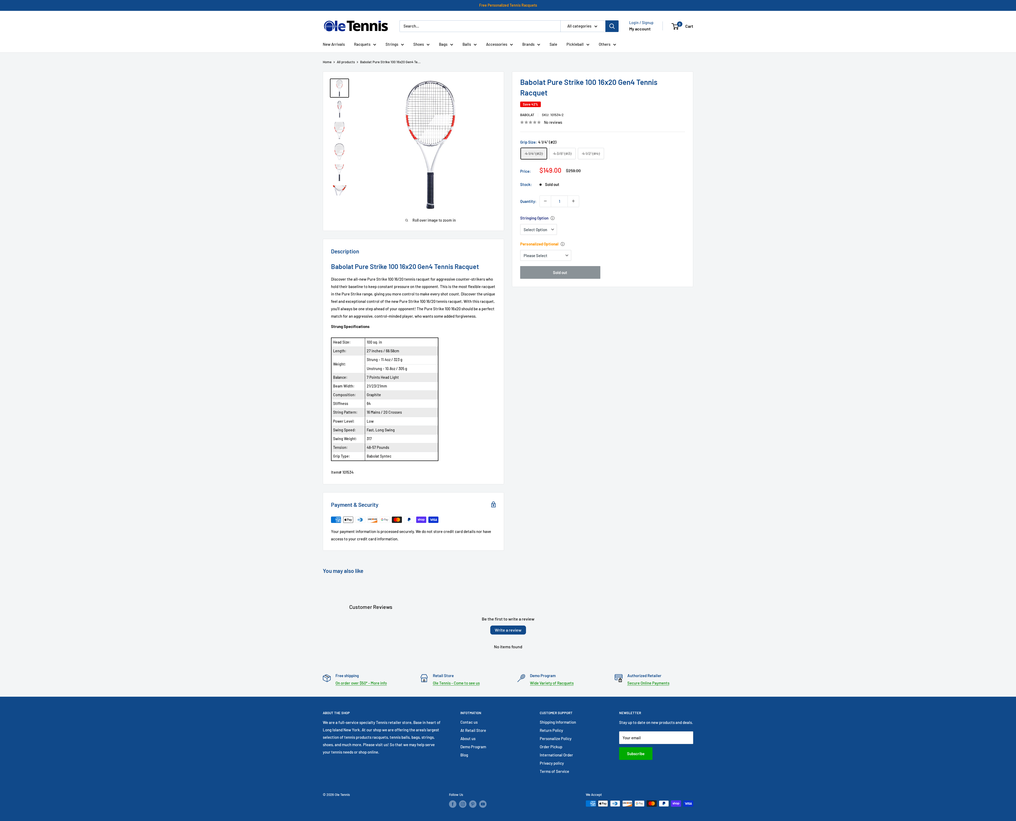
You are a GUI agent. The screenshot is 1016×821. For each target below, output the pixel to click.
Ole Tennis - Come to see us (456, 683)
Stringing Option (534, 218)
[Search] (612, 26)
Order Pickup (551, 746)
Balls (466, 44)
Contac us (469, 722)
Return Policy (551, 730)
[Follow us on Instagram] (462, 804)
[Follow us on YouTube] (483, 804)
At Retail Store (473, 730)
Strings (391, 44)
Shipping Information (558, 722)
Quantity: (528, 201)
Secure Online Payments (648, 683)
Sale (553, 44)
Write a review (508, 629)
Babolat (527, 115)
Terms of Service (554, 771)
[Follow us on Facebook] (452, 804)
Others (604, 44)
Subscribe (636, 753)
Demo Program (473, 746)
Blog (464, 754)
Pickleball (575, 44)
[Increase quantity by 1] (573, 201)
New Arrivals (334, 44)
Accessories (496, 44)
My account (640, 28)
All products (346, 62)
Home (327, 62)
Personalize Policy (556, 738)
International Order (556, 754)
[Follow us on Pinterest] (473, 804)
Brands (528, 44)
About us (467, 738)
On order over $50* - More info (361, 683)
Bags (443, 44)
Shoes (418, 44)
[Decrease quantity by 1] (545, 201)
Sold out (560, 272)
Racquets (362, 44)
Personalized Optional (539, 243)
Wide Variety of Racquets (552, 683)
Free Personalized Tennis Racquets (508, 5)
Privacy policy (552, 763)
